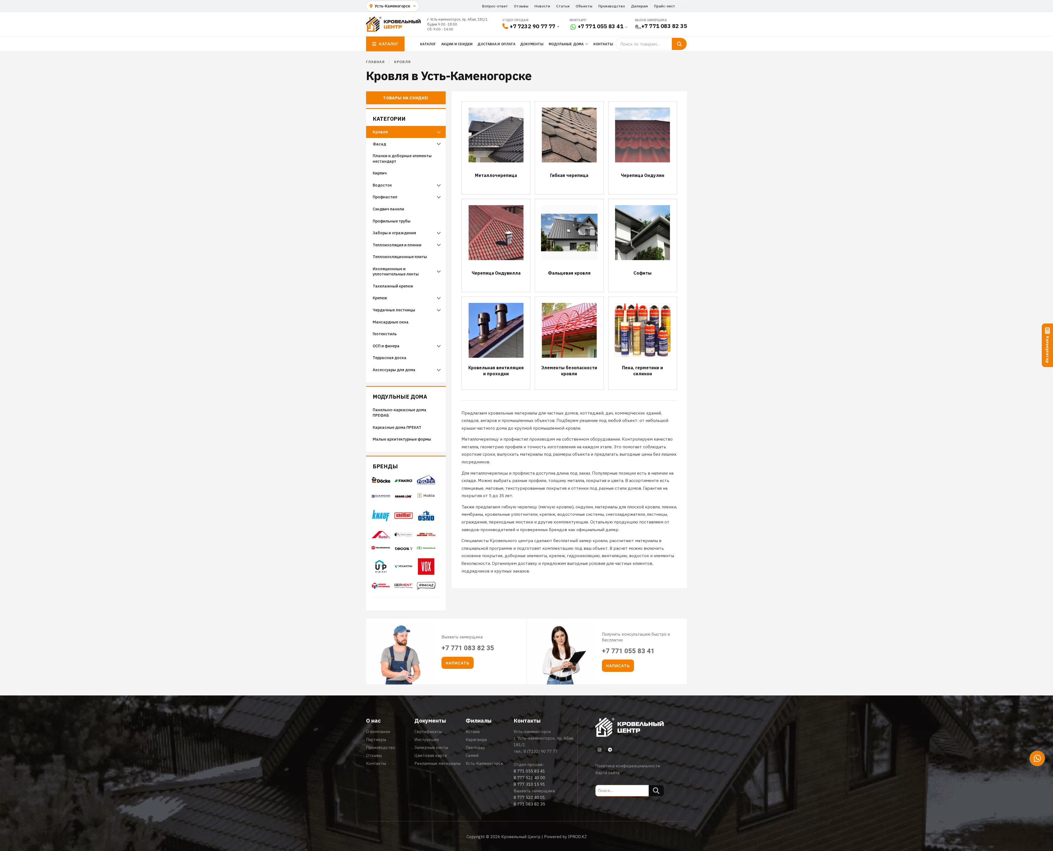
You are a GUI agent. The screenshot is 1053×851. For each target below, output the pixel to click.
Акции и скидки (457, 44)
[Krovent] (403, 517)
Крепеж (380, 297)
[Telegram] (610, 750)
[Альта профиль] (381, 587)
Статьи (563, 6)
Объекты (584, 6)
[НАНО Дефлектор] (403, 586)
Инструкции (426, 739)
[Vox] (426, 573)
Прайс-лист (664, 6)
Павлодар (475, 747)
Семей (472, 755)
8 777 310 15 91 (529, 784)
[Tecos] (403, 548)
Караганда (476, 739)
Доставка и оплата (496, 44)
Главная (375, 62)
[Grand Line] (403, 496)
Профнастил (385, 196)
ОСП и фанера (386, 345)
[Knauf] (381, 520)
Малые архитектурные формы (402, 439)
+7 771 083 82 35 (664, 26)
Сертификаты (428, 731)
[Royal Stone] (403, 535)
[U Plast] (381, 574)
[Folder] (426, 483)
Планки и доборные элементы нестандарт (402, 158)
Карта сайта (607, 772)
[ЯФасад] (426, 588)
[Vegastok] (403, 568)
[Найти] (679, 44)
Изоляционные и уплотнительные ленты (396, 271)
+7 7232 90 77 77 (532, 26)
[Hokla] (426, 498)
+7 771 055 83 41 (600, 26)
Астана (473, 731)
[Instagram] (599, 750)
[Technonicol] (381, 549)
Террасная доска (389, 357)
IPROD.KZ (577, 836)
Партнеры (376, 739)
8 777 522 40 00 (529, 777)
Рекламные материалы (437, 763)
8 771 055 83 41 (529, 771)
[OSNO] (426, 523)
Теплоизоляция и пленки (397, 244)
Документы (532, 44)
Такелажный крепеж (393, 286)
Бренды (385, 466)
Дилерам (639, 6)
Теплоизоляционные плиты (400, 256)
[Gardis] (381, 496)
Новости (542, 6)
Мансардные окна (391, 322)
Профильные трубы (392, 221)
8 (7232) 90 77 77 (540, 751)
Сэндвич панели (388, 209)
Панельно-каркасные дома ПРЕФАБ (399, 412)
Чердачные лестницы (394, 309)
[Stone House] (426, 536)
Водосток (382, 185)
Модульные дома (400, 396)
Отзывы (521, 6)
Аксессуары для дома (394, 369)
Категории (389, 118)
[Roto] (381, 536)
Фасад (379, 143)
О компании (378, 731)
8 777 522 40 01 (529, 797)
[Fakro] (403, 480)
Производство (611, 6)
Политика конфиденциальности (627, 765)
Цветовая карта (430, 755)
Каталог (428, 44)
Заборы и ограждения (394, 232)
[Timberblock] (426, 549)
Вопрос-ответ (495, 6)
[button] (457, 663)
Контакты (603, 44)
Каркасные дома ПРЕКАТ (397, 427)
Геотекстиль (385, 333)
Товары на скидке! (405, 97)
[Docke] (381, 481)
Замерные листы (431, 747)
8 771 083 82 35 (529, 804)
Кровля (380, 131)
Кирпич (380, 173)
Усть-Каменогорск (484, 763)
